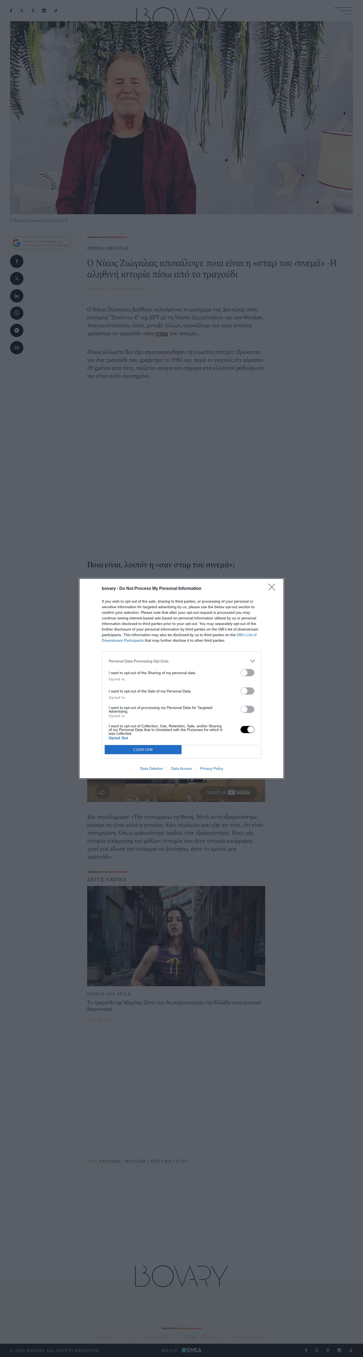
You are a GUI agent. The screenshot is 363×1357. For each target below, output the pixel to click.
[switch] (247, 672)
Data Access (181, 768)
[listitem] (181, 661)
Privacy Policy (211, 768)
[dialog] (181, 678)
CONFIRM (143, 750)
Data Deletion (151, 768)
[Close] (273, 589)
